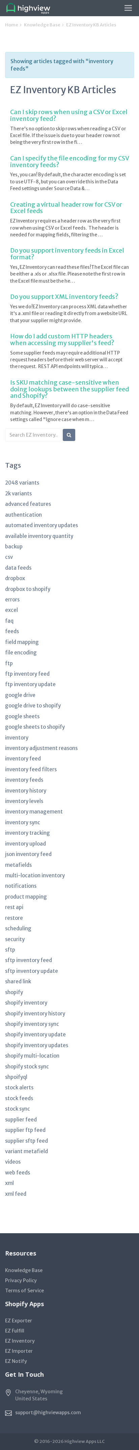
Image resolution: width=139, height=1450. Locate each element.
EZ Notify (16, 1361)
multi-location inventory (35, 875)
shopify (14, 992)
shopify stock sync (27, 1066)
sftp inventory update (31, 971)
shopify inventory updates (36, 1045)
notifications (20, 886)
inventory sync (22, 822)
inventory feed (23, 758)
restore (14, 918)
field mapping (22, 642)
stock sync (17, 1109)
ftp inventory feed (27, 674)
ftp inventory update (30, 684)
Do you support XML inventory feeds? (64, 297)
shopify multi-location (32, 1056)
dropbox (15, 578)
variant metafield (26, 1151)
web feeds (17, 1172)
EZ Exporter (18, 1321)
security (15, 939)
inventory (16, 737)
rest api (14, 907)
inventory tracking (27, 833)
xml (9, 1183)
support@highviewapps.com (48, 1412)
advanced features (28, 504)
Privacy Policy (21, 1280)
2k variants (18, 493)
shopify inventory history (35, 1013)
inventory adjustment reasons (41, 748)
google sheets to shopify (35, 727)
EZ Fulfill (14, 1331)
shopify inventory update (35, 1034)
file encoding (21, 652)
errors (12, 599)
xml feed (15, 1194)
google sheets (22, 716)
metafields (18, 865)
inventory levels (24, 801)
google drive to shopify (33, 705)
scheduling (18, 928)
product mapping (26, 897)
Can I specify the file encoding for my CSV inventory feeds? (69, 161)
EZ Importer (19, 1351)
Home (11, 25)
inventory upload (25, 843)
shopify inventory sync (32, 1024)
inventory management (34, 811)
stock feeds (19, 1098)
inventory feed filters (31, 769)
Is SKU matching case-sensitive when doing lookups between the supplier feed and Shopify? (69, 389)
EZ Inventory (20, 1341)
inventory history (25, 790)
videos (13, 1162)
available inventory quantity (39, 536)
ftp (9, 663)
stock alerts (19, 1087)
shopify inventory (26, 1003)
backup (14, 546)
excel (11, 610)
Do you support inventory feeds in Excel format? (67, 254)
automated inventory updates (41, 525)
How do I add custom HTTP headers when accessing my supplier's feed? (62, 339)
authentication (23, 515)
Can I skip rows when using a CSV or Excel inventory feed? (69, 115)
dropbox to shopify (27, 589)
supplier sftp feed (26, 1141)
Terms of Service (24, 1291)
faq (9, 621)
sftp (10, 950)
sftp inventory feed (28, 960)
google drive (20, 695)
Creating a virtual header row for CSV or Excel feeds (66, 208)
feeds (12, 631)
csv (9, 557)
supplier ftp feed (25, 1130)
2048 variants (22, 483)
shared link (18, 981)
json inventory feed (28, 854)
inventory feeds (24, 780)
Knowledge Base (42, 25)
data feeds (18, 568)
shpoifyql (16, 1077)
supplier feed (21, 1119)
